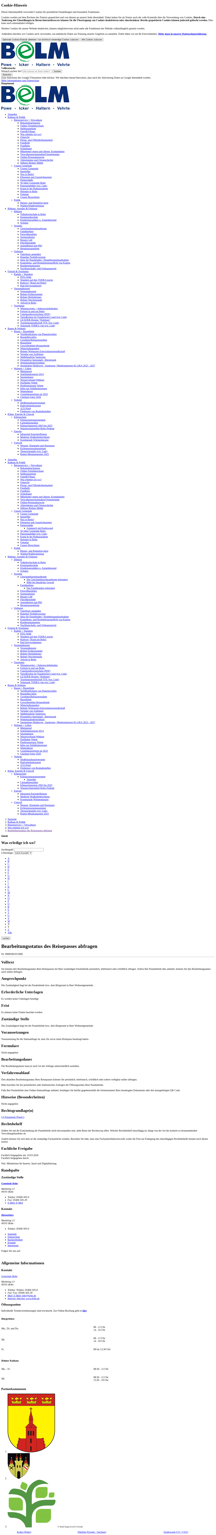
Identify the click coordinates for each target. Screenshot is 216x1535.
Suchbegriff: (7, 849)
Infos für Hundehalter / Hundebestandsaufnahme (44, 260)
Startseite (12, 819)
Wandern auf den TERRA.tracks (36, 280)
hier (85, 1310)
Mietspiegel (26, 371)
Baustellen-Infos (28, 337)
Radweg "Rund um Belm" (33, 282)
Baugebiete (25, 342)
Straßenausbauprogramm (32, 402)
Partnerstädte (26, 180)
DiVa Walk (25, 277)
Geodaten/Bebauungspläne (33, 340)
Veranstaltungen (22, 288)
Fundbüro (25, 145)
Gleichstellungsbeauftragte (33, 228)
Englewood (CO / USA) (176, 1532)
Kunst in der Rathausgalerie (34, 188)
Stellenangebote (28, 128)
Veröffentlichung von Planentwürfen (38, 334)
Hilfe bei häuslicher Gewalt (40, 582)
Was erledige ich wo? (31, 134)
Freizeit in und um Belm (32, 311)
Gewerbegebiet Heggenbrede (34, 345)
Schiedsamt (26, 148)
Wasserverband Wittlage (32, 380)
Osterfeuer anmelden (30, 254)
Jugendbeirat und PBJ (31, 245)
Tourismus (19, 305)
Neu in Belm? (27, 174)
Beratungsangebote (29, 248)
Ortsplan (24, 194)
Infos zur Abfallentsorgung (33, 388)
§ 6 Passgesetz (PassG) (12, 1117)
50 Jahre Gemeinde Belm (33, 183)
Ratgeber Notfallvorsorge (33, 257)
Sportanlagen (26, 377)
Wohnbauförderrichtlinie (32, 362)
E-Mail (15, 1202)
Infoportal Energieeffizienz (33, 434)
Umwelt (18, 442)
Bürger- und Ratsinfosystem (34, 203)
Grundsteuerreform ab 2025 (34, 394)
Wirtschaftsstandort (29, 348)
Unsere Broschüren (30, 197)
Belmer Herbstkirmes (30, 297)
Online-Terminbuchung (32, 125)
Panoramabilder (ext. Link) (33, 185)
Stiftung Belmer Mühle (31, 163)
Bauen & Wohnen (17, 328)
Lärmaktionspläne (29, 422)
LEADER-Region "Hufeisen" (35, 320)
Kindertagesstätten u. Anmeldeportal (38, 220)
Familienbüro (27, 231)
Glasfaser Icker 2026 (30, 397)
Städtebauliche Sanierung (33, 357)
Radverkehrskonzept (30, 405)
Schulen (24, 223)
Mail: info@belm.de (22, 1295)
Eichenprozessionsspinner (33, 448)
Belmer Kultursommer (31, 294)
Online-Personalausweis (32, 157)
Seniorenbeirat (27, 237)
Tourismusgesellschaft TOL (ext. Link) (39, 322)
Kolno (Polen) (24, 1532)
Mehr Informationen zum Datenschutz (20, 80)
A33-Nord (25, 408)
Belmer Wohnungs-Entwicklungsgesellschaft (42, 351)
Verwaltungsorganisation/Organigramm (39, 154)
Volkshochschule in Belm (33, 214)
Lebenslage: (7, 852)
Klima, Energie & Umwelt (21, 414)
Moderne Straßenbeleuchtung (35, 437)
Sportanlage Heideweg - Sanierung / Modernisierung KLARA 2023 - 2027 (57, 365)
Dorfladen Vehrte (28, 382)
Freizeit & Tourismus (18, 271)
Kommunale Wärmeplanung (34, 440)
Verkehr (18, 400)
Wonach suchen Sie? (11, 71)
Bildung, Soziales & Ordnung (22, 208)
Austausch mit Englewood (40, 528)
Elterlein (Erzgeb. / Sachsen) (92, 1532)
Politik (17, 200)
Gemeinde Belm (9, 1276)
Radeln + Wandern (23, 274)
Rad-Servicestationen (30, 285)
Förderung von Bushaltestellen (35, 411)
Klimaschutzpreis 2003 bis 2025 (36, 425)
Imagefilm (25, 171)
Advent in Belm (28, 302)
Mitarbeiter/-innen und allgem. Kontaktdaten (42, 151)
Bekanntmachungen (30, 123)
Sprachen (7, 74)
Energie (18, 431)
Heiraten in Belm (28, 191)
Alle (10, 932)
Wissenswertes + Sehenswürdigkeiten (39, 308)
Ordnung (18, 251)
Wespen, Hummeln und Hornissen (37, 445)
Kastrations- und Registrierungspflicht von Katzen (45, 262)
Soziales (18, 225)
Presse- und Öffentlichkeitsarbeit (36, 140)
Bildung (18, 211)
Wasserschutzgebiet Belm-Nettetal (37, 428)
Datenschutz (14, 1237)
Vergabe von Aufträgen (31, 354)
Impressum (13, 1245)
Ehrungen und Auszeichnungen (36, 177)
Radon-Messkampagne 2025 (34, 454)
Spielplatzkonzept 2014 (32, 374)
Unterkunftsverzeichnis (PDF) (35, 314)
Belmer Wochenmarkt (31, 300)
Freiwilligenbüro (28, 234)
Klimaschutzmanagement (32, 420)
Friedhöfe (25, 143)
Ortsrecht (24, 137)
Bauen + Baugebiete (24, 331)
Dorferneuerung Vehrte (31, 385)
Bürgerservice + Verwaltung (28, 120)
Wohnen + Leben (22, 368)
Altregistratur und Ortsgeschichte (36, 160)
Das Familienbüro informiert (41, 588)
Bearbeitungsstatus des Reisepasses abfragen (30, 830)
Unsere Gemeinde (23, 165)
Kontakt (12, 1242)
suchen (6, 938)
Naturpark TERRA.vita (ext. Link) (37, 325)
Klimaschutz (20, 417)
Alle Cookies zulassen (92, 39)
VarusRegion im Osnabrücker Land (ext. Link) (43, 317)
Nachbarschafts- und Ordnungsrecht (38, 268)
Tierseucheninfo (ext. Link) (33, 451)
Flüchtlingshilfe (28, 242)
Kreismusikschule (29, 217)
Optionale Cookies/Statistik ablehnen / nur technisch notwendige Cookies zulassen (40, 39)
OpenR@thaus (27, 131)
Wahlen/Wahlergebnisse (32, 205)
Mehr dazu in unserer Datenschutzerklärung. (182, 34)
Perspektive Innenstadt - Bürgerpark (38, 360)
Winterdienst (26, 391)
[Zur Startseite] (35, 65)
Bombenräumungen (30, 265)
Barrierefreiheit (15, 1239)
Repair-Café (26, 240)
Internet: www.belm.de (24, 1298)
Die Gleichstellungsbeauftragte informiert (47, 579)
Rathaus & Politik (16, 117)
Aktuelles (12, 114)
